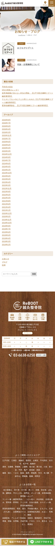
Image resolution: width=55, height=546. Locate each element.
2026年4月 (6, 129)
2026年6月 (6, 126)
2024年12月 (7, 154)
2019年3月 (6, 241)
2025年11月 (6, 135)
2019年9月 (6, 226)
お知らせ (5, 259)
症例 (4, 265)
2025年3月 (6, 151)
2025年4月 (6, 148)
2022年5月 (6, 195)
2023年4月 (6, 182)
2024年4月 (6, 167)
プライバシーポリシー (27, 532)
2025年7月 (6, 139)
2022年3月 (6, 198)
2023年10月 (7, 173)
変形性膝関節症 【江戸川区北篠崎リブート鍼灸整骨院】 (25, 105)
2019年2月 (6, 245)
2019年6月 (6, 232)
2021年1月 (6, 210)
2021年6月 (6, 204)
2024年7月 (6, 160)
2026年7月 (6, 123)
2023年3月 (6, 185)
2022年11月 (6, 188)
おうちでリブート (25, 48)
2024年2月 (6, 170)
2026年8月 (6, 120)
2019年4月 (6, 238)
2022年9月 (6, 191)
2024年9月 (6, 157)
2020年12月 (7, 213)
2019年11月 (6, 220)
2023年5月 (6, 179)
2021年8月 (6, 201)
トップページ (21, 35)
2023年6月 (6, 176)
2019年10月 (7, 223)
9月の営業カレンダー (10, 90)
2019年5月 (6, 235)
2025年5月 (6, 145)
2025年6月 (6, 142)
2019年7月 (6, 229)
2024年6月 (6, 163)
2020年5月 (6, 216)
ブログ (21, 43)
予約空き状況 (7, 87)
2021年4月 (6, 207)
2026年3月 (6, 132)
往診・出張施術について (28, 64)
